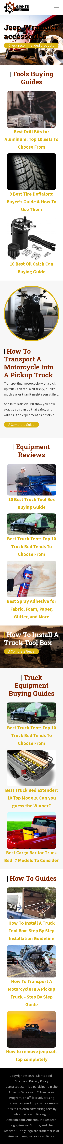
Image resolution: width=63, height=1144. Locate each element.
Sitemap (21, 1081)
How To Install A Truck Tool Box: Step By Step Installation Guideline (31, 930)
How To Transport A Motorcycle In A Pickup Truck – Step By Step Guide (31, 992)
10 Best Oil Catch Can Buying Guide (31, 268)
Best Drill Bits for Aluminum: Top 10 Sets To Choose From (31, 139)
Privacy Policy (38, 1081)
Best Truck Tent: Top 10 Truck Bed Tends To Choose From (31, 546)
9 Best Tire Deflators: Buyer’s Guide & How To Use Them (31, 201)
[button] (56, 8)
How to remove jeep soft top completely (31, 1055)
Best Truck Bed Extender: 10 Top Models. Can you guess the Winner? (31, 798)
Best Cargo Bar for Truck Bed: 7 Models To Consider (31, 856)
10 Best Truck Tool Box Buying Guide (31, 503)
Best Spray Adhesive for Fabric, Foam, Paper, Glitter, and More (31, 609)
